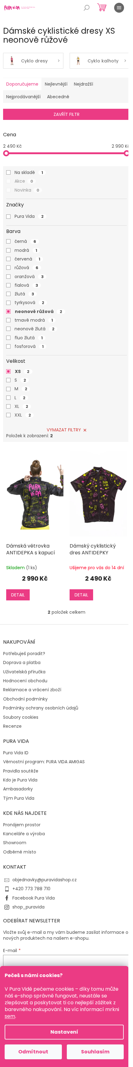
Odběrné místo (19, 852)
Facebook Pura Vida (33, 898)
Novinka (27, 190)
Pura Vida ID (15, 753)
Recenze (12, 726)
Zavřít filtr (66, 114)
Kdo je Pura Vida (20, 780)
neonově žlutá (34, 329)
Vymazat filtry (64, 430)
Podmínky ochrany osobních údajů (40, 708)
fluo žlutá (29, 338)
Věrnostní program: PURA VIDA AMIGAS (44, 762)
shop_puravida (28, 907)
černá (25, 241)
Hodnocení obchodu (25, 681)
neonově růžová (38, 311)
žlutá (24, 294)
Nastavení (64, 1031)
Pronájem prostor (22, 825)
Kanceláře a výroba (24, 834)
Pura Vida (29, 216)
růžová (26, 268)
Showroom (14, 843)
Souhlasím (95, 1051)
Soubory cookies (20, 717)
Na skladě (29, 172)
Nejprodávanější (23, 97)
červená (27, 259)
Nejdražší (83, 84)
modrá (26, 250)
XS (22, 371)
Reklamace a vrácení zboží (32, 690)
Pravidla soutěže (20, 771)
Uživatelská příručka (24, 672)
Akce (24, 181)
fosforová (29, 346)
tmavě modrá (34, 320)
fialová (26, 285)
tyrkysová (29, 302)
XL (21, 406)
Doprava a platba (22, 663)
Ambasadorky (18, 789)
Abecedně (58, 97)
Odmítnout (33, 1051)
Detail (18, 595)
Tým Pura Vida (18, 798)
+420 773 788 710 (31, 889)
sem (10, 1016)
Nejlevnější (56, 84)
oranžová (29, 276)
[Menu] (119, 8)
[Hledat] (86, 8)
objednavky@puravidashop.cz (44, 880)
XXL (23, 415)
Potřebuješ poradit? (24, 654)
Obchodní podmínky (25, 699)
